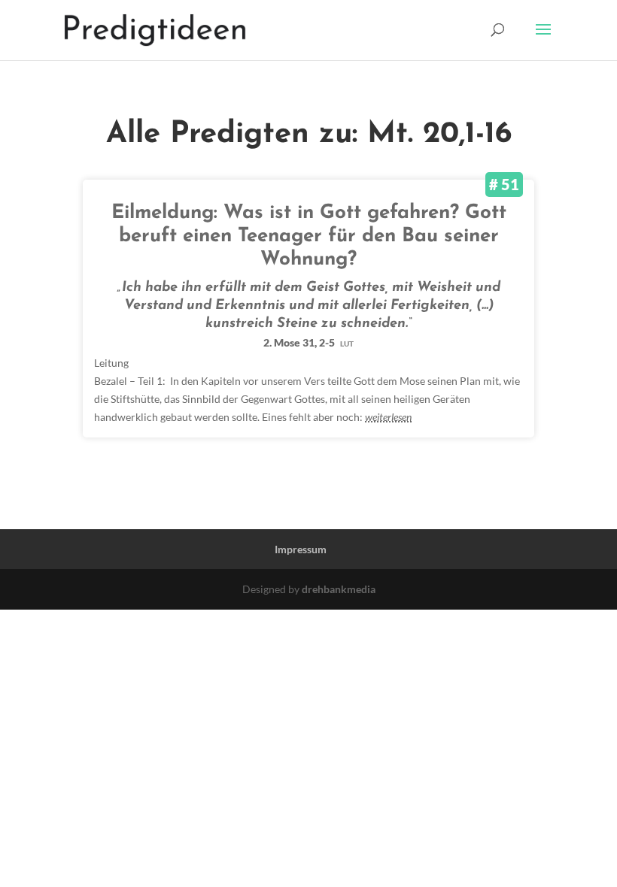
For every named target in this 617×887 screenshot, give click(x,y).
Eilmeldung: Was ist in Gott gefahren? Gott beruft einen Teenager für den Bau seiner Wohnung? (308, 236)
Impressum (301, 549)
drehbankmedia (338, 589)
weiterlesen (388, 416)
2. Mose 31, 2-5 (308, 342)
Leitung (111, 362)
